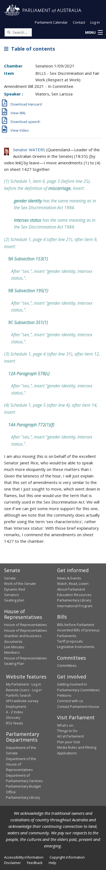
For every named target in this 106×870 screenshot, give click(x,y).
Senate (10, 578)
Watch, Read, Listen (73, 583)
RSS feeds (14, 723)
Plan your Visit (68, 741)
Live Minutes (14, 646)
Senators (11, 594)
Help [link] (52, 862)
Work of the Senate (20, 583)
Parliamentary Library (74, 600)
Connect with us (70, 700)
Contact (79, 22)
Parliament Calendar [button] (51, 22)
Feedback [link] (35, 862)
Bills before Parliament (75, 624)
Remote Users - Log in (24, 689)
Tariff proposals (70, 641)
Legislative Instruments (76, 646)
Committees (67, 665)
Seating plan (14, 600)
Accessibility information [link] (23, 857)
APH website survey (22, 700)
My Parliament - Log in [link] (23, 684)
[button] (94, 32)
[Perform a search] (9, 32)
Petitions (64, 695)
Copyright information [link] (67, 857)
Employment (16, 706)
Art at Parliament (70, 736)
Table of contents (31, 48)
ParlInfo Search (18, 695)
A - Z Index (14, 711)
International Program (74, 605)
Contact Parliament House (78, 706)
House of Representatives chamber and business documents (25, 636)
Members (12, 652)
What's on (65, 725)
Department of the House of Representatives (21, 764)
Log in (95, 22)
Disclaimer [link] (12, 862)
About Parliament (71, 589)
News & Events (69, 578)
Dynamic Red (14, 589)
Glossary (13, 717)
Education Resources (74, 594)
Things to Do (67, 730)
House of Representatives (25, 624)
